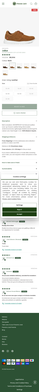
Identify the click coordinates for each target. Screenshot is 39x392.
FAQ (3, 342)
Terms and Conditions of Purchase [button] (19, 386)
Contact (4, 337)
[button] (6, 55)
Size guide (5, 322)
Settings (19, 205)
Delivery (4, 317)
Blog (3, 330)
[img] (6, 237)
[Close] (36, 174)
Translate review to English (13, 250)
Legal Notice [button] (19, 379)
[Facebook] (3, 351)
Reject (19, 210)
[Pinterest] (12, 351)
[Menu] (3, 4)
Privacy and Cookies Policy (11, 199)
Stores (4, 339)
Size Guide (33, 83)
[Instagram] (8, 351)
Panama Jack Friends (9, 327)
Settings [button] (19, 390)
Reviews (4, 344)
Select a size (19, 107)
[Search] (31, 4)
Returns (4, 319)
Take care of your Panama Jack (12, 325)
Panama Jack (10, 369)
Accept (19, 214)
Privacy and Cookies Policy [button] (19, 383)
